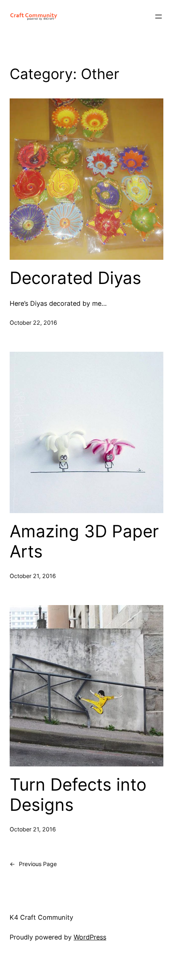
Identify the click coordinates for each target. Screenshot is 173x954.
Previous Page (33, 863)
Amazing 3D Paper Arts (84, 541)
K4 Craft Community (41, 917)
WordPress (90, 937)
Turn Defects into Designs (78, 794)
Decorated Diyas (75, 278)
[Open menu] (158, 16)
